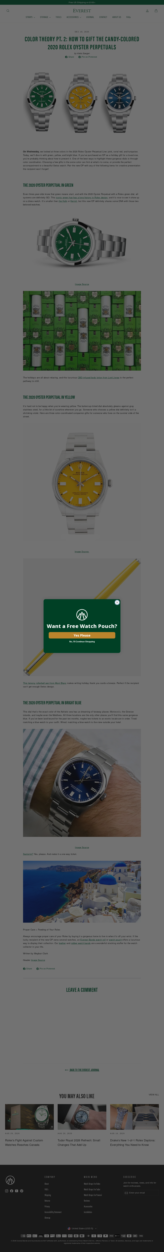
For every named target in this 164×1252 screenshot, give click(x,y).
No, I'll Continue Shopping (82, 642)
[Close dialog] (117, 602)
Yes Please (82, 635)
